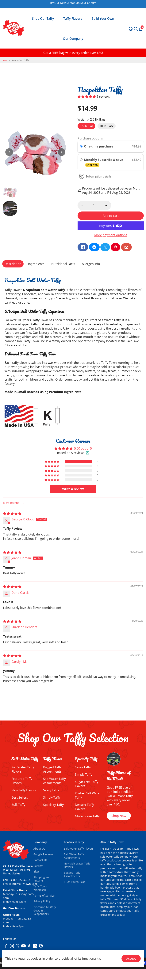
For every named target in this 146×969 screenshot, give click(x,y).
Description (13, 264)
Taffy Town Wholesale (40, 888)
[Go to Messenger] (94, 247)
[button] (87, 96)
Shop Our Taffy (43, 18)
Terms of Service (44, 895)
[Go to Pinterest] (115, 247)
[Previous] (9, 152)
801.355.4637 (21, 880)
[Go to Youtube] (23, 946)
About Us (39, 848)
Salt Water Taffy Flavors (79, 848)
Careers (38, 866)
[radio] (81, 146)
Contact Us (40, 860)
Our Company (73, 38)
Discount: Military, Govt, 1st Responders (45, 910)
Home (5, 60)
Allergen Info (91, 264)
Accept (131, 958)
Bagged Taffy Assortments (52, 769)
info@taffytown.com (24, 884)
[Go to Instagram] (12, 946)
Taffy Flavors (72, 18)
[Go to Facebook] (83, 247)
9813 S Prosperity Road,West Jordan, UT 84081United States (18, 869)
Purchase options (90, 138)
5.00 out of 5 (83, 448)
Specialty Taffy (53, 805)
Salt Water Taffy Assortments (54, 781)
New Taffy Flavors (23, 790)
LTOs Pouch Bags (75, 882)
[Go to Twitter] (105, 247)
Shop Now (118, 816)
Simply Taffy (51, 797)
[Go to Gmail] (126, 247)
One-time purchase (98, 146)
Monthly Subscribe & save (104, 162)
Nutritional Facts (63, 264)
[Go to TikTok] (29, 946)
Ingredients (36, 264)
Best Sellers (19, 797)
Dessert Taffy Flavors (84, 807)
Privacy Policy (41, 901)
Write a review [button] (73, 489)
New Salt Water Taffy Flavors (77, 865)
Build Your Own (102, 18)
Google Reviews (43, 854)
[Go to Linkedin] (35, 946)
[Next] (61, 152)
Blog (36, 871)
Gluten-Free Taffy (87, 816)
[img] (12, 513)
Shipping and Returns (42, 879)
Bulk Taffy (18, 805)
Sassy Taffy (51, 790)
